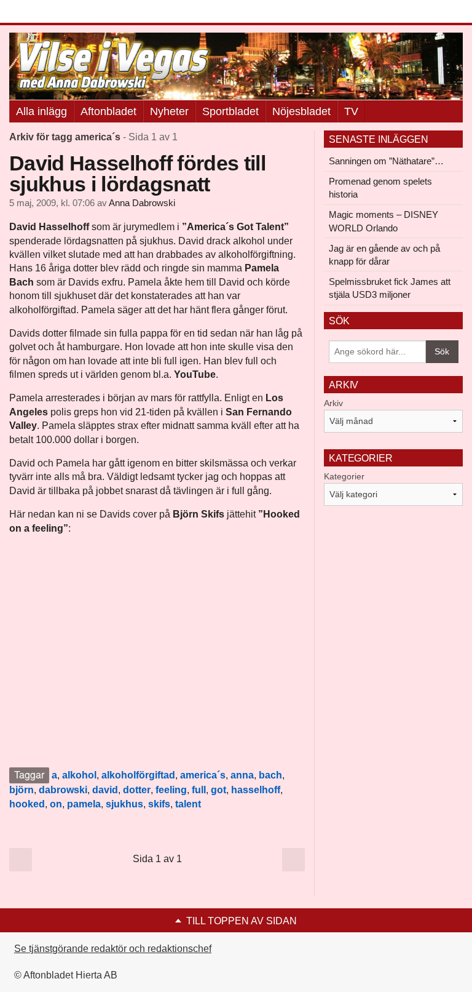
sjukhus (124, 804)
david (105, 790)
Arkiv (333, 403)
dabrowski (63, 790)
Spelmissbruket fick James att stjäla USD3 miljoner (389, 288)
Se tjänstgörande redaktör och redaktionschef (112, 948)
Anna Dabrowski (142, 203)
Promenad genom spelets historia (380, 187)
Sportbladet (230, 111)
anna (242, 775)
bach (270, 775)
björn (21, 790)
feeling (171, 790)
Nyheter (169, 111)
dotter (137, 790)
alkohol (79, 775)
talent (188, 804)
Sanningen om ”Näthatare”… (386, 161)
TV (351, 111)
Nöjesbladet (301, 111)
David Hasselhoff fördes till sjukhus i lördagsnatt (137, 173)
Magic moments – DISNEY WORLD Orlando (383, 221)
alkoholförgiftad (138, 775)
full (199, 790)
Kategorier (344, 476)
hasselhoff (255, 790)
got (218, 790)
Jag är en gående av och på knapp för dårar (384, 254)
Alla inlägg (41, 111)
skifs (159, 804)
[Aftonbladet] (55, 12)
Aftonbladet (108, 111)
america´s (203, 775)
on (56, 804)
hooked (27, 804)
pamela (84, 804)
